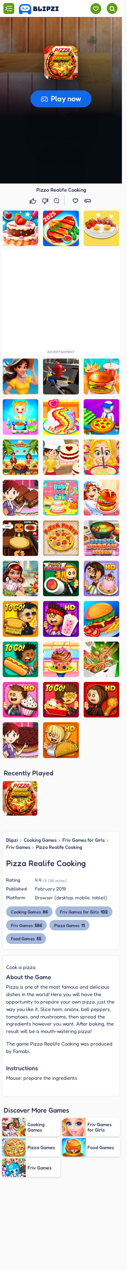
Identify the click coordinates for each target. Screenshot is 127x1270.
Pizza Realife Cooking (59, 847)
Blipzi (12, 840)
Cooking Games (40, 840)
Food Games (26, 938)
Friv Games (18, 847)
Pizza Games (69, 925)
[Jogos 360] (43, 9)
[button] (61, 63)
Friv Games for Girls (83, 840)
